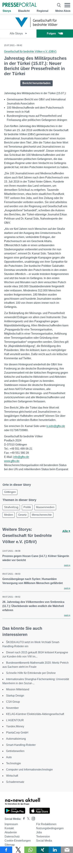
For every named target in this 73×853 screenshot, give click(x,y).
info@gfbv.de (21, 456)
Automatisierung (16, 738)
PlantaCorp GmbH (17, 732)
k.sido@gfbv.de (56, 426)
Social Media (44, 840)
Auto (9, 757)
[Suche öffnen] (59, 5)
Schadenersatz (15, 781)
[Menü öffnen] (67, 5)
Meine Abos (62, 10)
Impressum (11, 824)
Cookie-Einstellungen (18, 840)
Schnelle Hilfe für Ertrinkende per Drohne (31, 673)
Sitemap (10, 844)
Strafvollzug (11, 507)
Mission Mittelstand (17, 689)
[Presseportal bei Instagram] (32, 818)
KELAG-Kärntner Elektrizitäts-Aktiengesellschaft (35, 714)
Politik (27, 507)
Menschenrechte (42, 514)
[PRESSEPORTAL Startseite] (19, 5)
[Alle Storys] (36, 26)
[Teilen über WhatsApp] (30, 849)
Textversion (43, 836)
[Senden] (67, 849)
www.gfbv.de (11, 461)
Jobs (39, 832)
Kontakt (9, 828)
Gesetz (22, 514)
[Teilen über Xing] (42, 849)
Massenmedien (45, 507)
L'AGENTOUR (15, 720)
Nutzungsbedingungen (50, 828)
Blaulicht (24, 10)
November (12, 707)
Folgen (51, 33)
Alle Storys (16, 33)
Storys (7, 10)
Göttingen (10, 492)
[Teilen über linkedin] (55, 849)
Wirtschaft (12, 775)
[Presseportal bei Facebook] (23, 818)
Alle (65, 531)
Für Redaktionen (46, 824)
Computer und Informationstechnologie (29, 769)
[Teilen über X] (18, 849)
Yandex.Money (15, 726)
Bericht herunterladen (36, 83)
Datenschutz (12, 836)
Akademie (11, 832)
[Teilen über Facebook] (6, 849)
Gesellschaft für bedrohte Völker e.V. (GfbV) (30, 51)
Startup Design (15, 695)
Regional (42, 10)
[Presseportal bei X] (27, 818)
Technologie (13, 763)
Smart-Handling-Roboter (21, 744)
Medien (8, 514)
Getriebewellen (15, 751)
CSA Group (13, 701)
